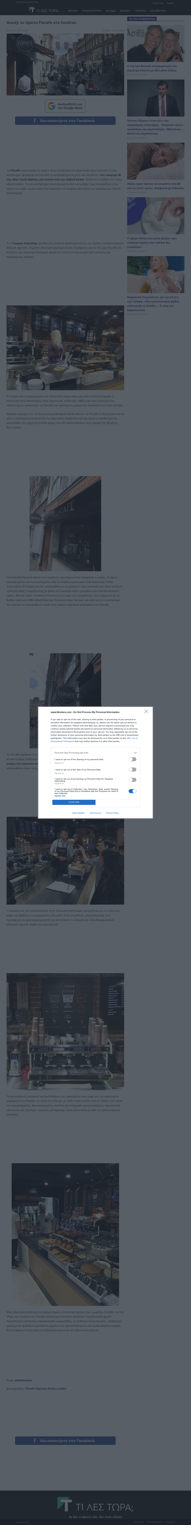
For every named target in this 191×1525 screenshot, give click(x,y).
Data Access (95, 813)
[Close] (147, 712)
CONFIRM (74, 802)
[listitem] (95, 752)
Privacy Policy (112, 813)
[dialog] (95, 763)
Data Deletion (78, 813)
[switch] (132, 759)
